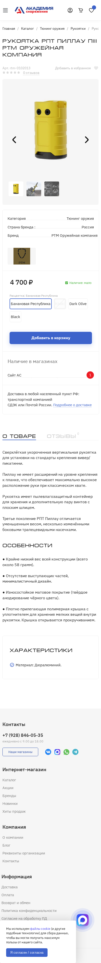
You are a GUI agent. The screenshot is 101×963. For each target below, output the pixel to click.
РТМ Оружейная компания (74, 235)
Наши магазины (20, 752)
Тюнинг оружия (80, 218)
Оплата (7, 895)
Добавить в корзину (50, 337)
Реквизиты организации (23, 853)
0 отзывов (31, 72)
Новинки (10, 803)
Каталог (9, 780)
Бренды (9, 795)
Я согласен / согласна (26, 952)
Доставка (9, 887)
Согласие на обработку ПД (24, 918)
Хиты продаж (14, 811)
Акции (7, 787)
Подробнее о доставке (72, 405)
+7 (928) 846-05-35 (22, 735)
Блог (6, 845)
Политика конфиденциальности (29, 910)
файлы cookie (40, 929)
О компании (12, 837)
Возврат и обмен (15, 902)
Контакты (10, 861)
